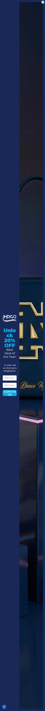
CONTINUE (10, 393)
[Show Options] (15, 377)
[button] (4, 707)
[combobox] (9, 377)
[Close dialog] (43, 2)
